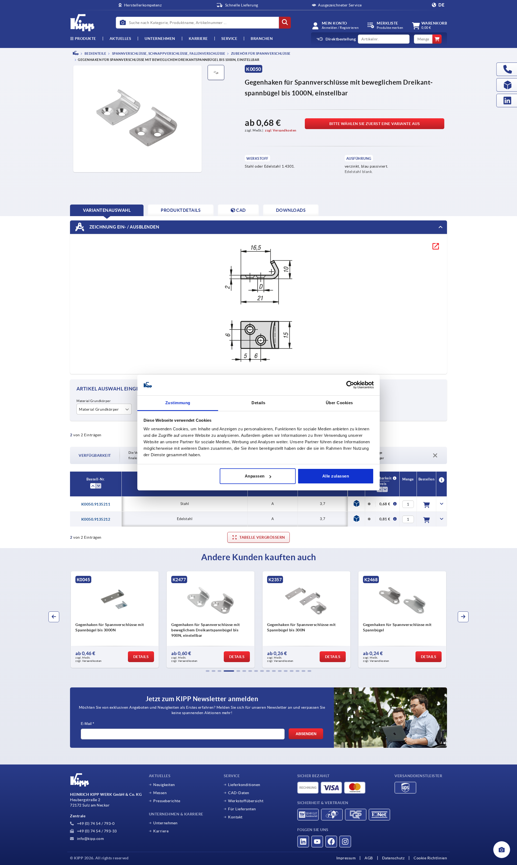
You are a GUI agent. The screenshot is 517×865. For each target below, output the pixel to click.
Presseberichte (166, 801)
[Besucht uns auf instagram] (345, 841)
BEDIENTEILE (95, 53)
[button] (207, 671)
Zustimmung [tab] (177, 402)
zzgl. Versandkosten (280, 130)
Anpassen (255, 476)
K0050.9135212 (95, 519)
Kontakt (235, 817)
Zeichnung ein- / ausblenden (123, 226)
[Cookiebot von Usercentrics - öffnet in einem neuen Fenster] (350, 385)
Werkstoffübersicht (245, 801)
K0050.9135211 (95, 504)
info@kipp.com (90, 838)
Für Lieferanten (242, 809)
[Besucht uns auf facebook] (331, 841)
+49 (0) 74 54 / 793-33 (96, 831)
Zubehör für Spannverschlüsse (260, 53)
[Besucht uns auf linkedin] (303, 841)
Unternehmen (160, 38)
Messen (160, 793)
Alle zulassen (335, 476)
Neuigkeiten (164, 785)
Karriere (198, 38)
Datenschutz (393, 858)
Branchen (262, 38)
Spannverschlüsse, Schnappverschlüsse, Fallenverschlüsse (168, 53)
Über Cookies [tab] (339, 402)
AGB (369, 858)
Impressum (346, 858)
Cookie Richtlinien (430, 858)
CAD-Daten (238, 793)
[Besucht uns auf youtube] (317, 841)
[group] (115, 619)
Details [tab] (258, 402)
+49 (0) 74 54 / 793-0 (95, 823)
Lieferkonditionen (244, 785)
